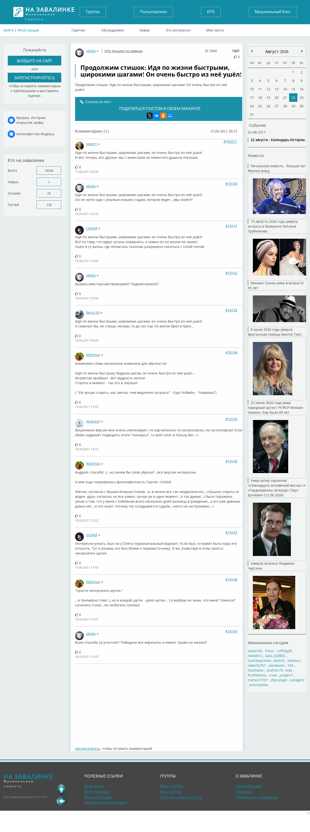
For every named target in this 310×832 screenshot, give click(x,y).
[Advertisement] (161, 703)
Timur (269, 651)
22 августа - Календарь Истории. (278, 139)
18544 (49, 170)
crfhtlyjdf (284, 651)
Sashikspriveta (259, 660)
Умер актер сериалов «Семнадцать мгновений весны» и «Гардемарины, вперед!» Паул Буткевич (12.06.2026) (276, 487)
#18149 (231, 631)
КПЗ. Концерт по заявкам (124, 51)
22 (293, 97)
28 (285, 106)
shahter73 (274, 670)
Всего (12, 170)
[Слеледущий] (251, 51)
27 (277, 106)
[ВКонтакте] (156, 116)
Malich (279, 660)
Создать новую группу (181, 797)
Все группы (170, 791)
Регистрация (28, 30)
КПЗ (211, 11)
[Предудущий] (302, 51)
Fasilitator (256, 670)
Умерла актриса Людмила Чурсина (271, 566)
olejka (91, 50)
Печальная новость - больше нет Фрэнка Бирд (277, 168)
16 (301, 89)
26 (268, 106)
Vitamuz (294, 660)
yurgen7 (286, 675)
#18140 (231, 183)
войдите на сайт (34, 60)
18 (260, 97)
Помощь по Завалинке (257, 797)
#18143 (231, 310)
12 (268, 89)
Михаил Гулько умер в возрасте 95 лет (276, 285)
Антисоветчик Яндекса (35, 134)
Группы (93, 11)
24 (252, 106)
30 (301, 106)
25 (260, 106)
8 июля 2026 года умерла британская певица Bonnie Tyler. (275, 332)
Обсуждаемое (112, 29)
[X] (150, 116)
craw (273, 675)
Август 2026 (276, 51)
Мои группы (171, 786)
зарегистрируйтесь (34, 77)
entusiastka (258, 684)
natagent (297, 680)
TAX (290, 665)
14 (285, 89)
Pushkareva (257, 675)
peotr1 (91, 144)
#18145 (231, 419)
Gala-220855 (275, 655)
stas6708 (255, 651)
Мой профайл (97, 791)
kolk (289, 670)
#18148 (231, 579)
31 (252, 114)
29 (293, 106)
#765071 (230, 141)
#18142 (231, 272)
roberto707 (257, 665)
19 (268, 97)
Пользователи (153, 11)
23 (301, 97)
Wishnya (93, 354)
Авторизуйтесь (87, 748)
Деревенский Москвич (105, 802)
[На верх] (61, 789)
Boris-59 (93, 312)
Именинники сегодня (268, 642)
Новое (145, 29)
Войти (9, 30)
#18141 (231, 225)
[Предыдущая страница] (61, 801)
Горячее (78, 29)
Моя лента (215, 29)
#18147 (231, 532)
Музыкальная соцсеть (50, 12)
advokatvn (276, 665)
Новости (256, 155)
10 (49, 193)
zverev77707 (258, 680)
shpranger (279, 680)
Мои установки (98, 797)
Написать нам (249, 786)
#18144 (231, 352)
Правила (244, 791)
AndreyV (93, 421)
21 (285, 97)
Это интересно (178, 29)
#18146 (231, 461)
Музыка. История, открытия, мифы (31, 120)
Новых (13, 182)
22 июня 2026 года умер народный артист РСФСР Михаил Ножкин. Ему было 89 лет (275, 407)
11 (260, 89)
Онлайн (14, 193)
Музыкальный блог (273, 11)
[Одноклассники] (163, 116)
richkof (91, 228)
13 (277, 89)
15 (293, 89)
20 (277, 97)
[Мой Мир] (170, 116)
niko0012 (255, 655)
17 (252, 97)
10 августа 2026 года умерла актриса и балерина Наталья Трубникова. (273, 226)
